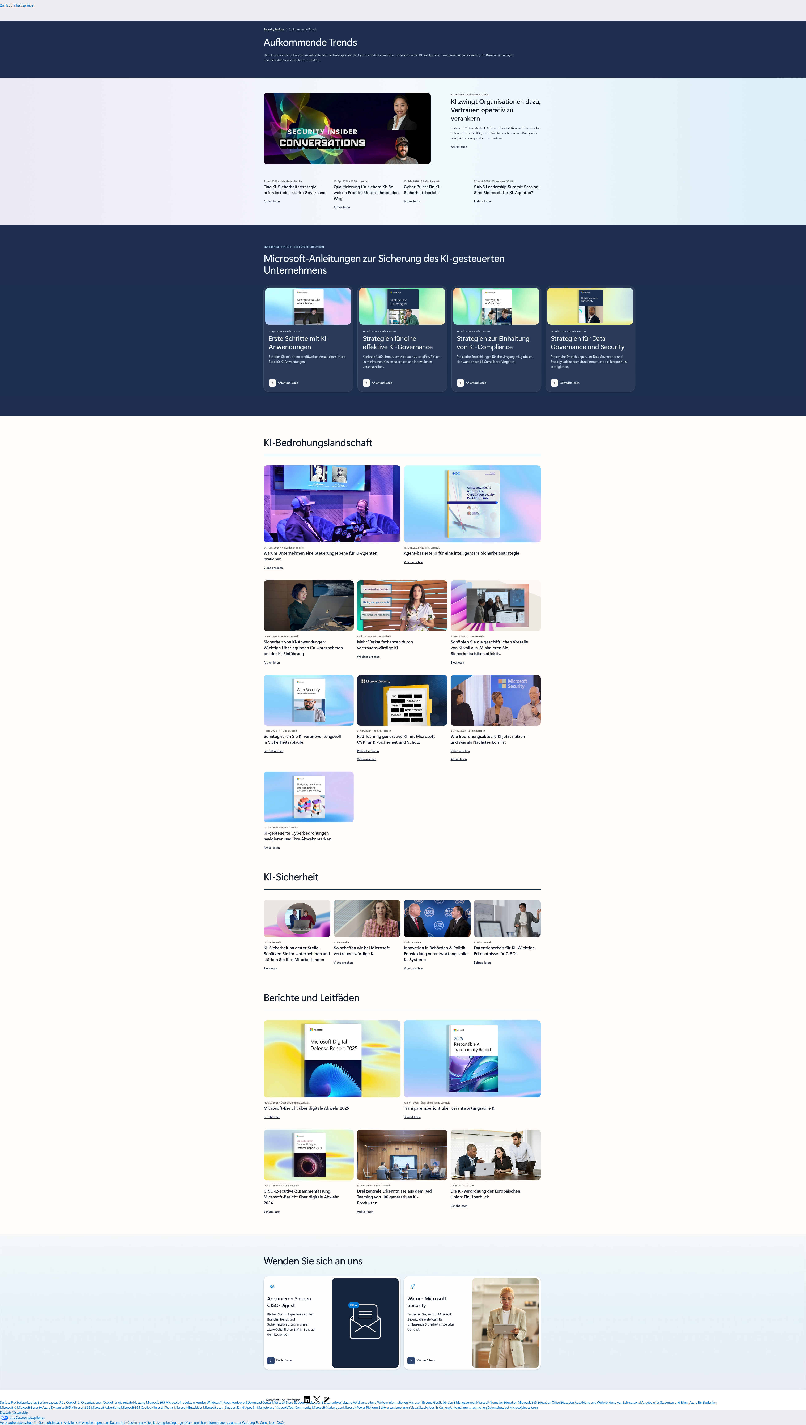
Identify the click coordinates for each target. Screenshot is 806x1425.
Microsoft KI (8, 1407)
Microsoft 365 (155, 1402)
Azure (46, 1407)
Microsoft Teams (162, 1407)
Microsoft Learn (213, 1407)
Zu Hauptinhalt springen (17, 5)
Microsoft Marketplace (327, 1407)
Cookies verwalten (139, 1422)
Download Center (259, 1402)
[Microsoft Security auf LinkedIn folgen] (307, 1399)
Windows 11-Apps (219, 1402)
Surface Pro (8, 1402)
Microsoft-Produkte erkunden (186, 1402)
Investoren (530, 1407)
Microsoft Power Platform (360, 1407)
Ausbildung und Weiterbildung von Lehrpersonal (608, 1402)
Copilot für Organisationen (84, 1402)
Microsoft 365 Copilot (135, 1407)
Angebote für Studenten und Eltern (664, 1402)
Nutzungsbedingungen (169, 1422)
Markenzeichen (195, 1422)
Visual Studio (419, 1407)
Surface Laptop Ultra (51, 1402)
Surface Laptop (26, 1402)
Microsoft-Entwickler (188, 1407)
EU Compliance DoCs (269, 1422)
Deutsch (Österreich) (14, 1412)
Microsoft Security (29, 1407)
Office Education (563, 1402)
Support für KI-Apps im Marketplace (249, 1407)
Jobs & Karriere (439, 1407)
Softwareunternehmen (394, 1407)
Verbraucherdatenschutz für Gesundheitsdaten (31, 1422)
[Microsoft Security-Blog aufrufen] (326, 1399)
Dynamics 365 (61, 1407)
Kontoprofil (239, 1402)
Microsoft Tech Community (293, 1407)
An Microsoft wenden (78, 1422)
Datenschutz (118, 1422)
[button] (343, 962)
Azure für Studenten (702, 1402)
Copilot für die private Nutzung (124, 1402)
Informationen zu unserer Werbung (231, 1422)
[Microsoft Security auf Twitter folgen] (316, 1399)
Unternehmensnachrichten (468, 1407)
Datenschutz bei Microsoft (505, 1407)
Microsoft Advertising (105, 1407)
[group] (308, 338)
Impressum (101, 1422)
